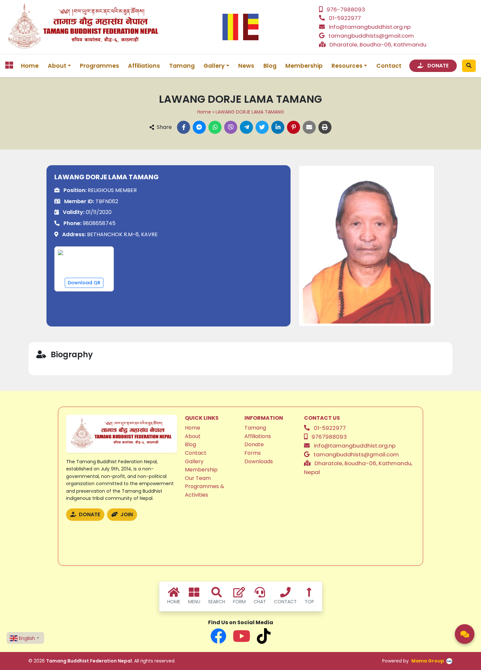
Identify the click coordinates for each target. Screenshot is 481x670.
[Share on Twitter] (262, 127)
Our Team (198, 478)
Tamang (182, 66)
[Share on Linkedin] (277, 127)
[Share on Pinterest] (293, 127)
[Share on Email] (309, 127)
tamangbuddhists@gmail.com (371, 36)
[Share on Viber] (230, 127)
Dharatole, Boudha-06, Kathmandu (378, 44)
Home (30, 66)
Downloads (258, 461)
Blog (269, 66)
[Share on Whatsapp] (215, 127)
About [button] (57, 66)
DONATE (437, 65)
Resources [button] (347, 66)
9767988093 (329, 437)
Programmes (99, 66)
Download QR (84, 282)
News (246, 66)
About (193, 436)
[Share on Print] (324, 127)
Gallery (194, 461)
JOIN (126, 514)
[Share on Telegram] (246, 127)
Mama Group (427, 661)
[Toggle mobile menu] (9, 65)
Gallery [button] (214, 66)
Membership (304, 66)
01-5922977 (345, 18)
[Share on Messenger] (199, 127)
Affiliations (144, 66)
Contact (388, 66)
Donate (254, 444)
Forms (252, 453)
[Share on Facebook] (183, 127)
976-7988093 (346, 9)
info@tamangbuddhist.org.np (370, 27)
